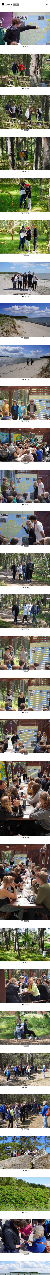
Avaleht (8, 4)
